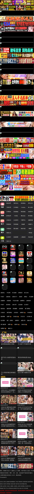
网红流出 (23, 216)
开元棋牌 (14, 292)
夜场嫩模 (15, 308)
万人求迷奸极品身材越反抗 (8, 373)
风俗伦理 (30, 237)
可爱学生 (23, 220)
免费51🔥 (9, 316)
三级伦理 (8, 207)
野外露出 (30, 216)
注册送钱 (8, 296)
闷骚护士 (30, 224)
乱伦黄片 (26, 304)
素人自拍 (30, 207)
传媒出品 (8, 232)
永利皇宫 (16, 312)
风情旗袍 (8, 224)
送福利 (20, 296)
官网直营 (20, 292)
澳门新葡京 (27, 308)
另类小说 (8, 241)
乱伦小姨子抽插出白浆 (24, 372)
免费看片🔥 (23, 312)
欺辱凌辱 (8, 216)
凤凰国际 (9, 300)
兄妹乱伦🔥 (24, 324)
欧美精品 (23, 203)
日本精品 (16, 207)
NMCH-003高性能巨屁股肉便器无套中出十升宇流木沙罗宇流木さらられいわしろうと (8, 443)
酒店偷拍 (8, 304)
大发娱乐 (3, 312)
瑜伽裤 (23, 224)
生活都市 (8, 237)
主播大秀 (14, 304)
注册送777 (14, 296)
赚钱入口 (10, 328)
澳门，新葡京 (10, 320)
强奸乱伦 (16, 203)
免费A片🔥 (17, 324)
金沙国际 (3, 320)
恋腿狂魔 (30, 220)
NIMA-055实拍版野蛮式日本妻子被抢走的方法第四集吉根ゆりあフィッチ (8, 425)
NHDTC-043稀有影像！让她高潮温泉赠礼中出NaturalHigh (25, 460)
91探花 (16, 216)
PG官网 (8, 292)
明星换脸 (16, 224)
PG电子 (2, 296)
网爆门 (30, 228)
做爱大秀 (23, 320)
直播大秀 (29, 320)
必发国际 (21, 308)
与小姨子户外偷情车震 (24, 344)
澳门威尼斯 (3, 324)
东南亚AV (30, 211)
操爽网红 (22, 300)
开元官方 (23, 316)
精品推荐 (8, 203)
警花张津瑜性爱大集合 (24, 357)
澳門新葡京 (9, 312)
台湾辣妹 (8, 211)
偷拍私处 (3, 308)
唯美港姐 (23, 211)
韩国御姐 (16, 211)
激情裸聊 (3, 316)
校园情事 (16, 237)
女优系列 (16, 220)
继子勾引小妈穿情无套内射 (8, 358)
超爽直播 (28, 300)
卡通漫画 (8, 228)
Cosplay (23, 207)
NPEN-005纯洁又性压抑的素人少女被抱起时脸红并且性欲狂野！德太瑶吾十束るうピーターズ (25, 392)
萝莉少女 (30, 203)
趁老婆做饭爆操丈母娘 (7, 344)
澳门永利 (26, 292)
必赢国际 (3, 300)
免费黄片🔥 (3, 328)
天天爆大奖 (29, 316)
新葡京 (25, 296)
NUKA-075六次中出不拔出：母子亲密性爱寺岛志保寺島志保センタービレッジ (25, 409)
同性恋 (30, 232)
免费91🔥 (10, 324)
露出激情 (16, 228)
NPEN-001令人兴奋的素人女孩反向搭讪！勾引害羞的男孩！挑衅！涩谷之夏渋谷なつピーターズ (25, 426)
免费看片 (17, 320)
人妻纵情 (23, 237)
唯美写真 (23, 228)
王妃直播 (20, 304)
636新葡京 (29, 312)
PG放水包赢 (15, 300)
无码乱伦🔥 (16, 316)
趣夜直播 (9, 308)
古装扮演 (8, 220)
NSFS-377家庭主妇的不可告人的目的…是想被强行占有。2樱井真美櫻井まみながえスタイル (8, 460)
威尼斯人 (3, 292)
